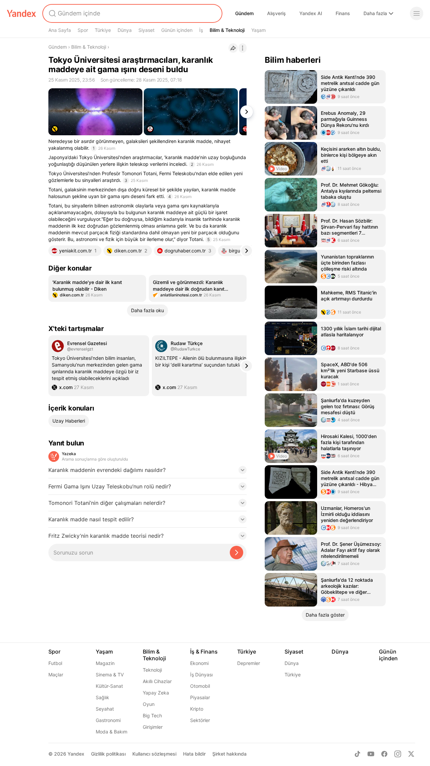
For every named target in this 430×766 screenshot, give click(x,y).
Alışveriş (276, 13)
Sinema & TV (110, 674)
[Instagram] (397, 754)
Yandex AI (310, 13)
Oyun (149, 704)
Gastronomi (108, 720)
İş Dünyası (201, 674)
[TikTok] (357, 754)
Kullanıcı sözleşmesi (154, 754)
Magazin (105, 663)
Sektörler (200, 720)
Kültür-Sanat (109, 686)
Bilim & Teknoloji (227, 30)
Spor (83, 30)
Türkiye (103, 30)
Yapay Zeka (156, 693)
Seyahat (105, 709)
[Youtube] (370, 754)
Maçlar (55, 674)
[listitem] (97, 288)
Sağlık (102, 697)
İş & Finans (204, 651)
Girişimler (153, 727)
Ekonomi (199, 663)
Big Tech (152, 715)
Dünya (125, 30)
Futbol (55, 663)
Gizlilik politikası (108, 754)
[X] (411, 754)
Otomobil (200, 686)
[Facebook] (384, 754)
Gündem (244, 13)
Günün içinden (176, 30)
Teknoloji (152, 670)
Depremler (248, 663)
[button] (147, 472)
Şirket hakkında (229, 754)
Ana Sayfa (59, 30)
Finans (343, 13)
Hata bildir (194, 754)
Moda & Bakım (111, 731)
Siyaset (146, 30)
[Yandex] (21, 13)
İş (201, 30)
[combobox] (131, 13)
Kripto (196, 709)
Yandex (76, 754)
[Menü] (416, 13)
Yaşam (258, 30)
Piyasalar (200, 697)
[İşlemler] (243, 48)
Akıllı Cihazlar (157, 681)
